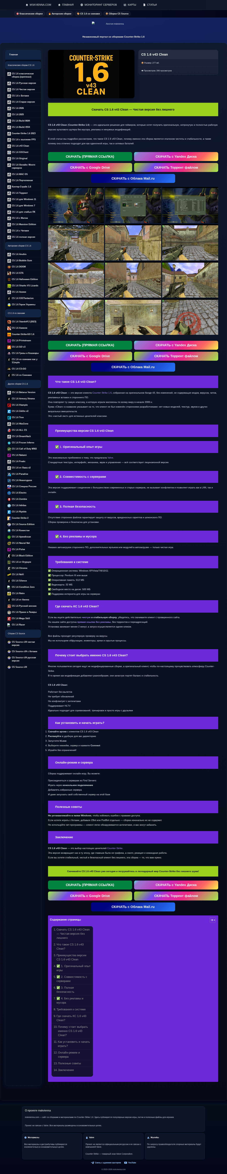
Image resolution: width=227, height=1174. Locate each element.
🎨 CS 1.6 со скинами (88, 13)
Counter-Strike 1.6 (102, 392)
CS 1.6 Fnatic (18, 461)
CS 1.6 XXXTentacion (23, 298)
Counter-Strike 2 (20, 518)
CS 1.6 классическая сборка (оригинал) (23, 75)
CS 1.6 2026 (18, 108)
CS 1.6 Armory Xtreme (23, 398)
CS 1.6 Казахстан (21, 530)
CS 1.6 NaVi (18, 574)
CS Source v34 (19, 667)
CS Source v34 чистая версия (23, 643)
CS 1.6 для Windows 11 (24, 199)
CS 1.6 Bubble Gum (22, 260)
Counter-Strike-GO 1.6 (23, 334)
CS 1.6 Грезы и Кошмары (25, 353)
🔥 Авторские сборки (59, 13)
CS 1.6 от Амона (20, 599)
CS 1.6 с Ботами (20, 95)
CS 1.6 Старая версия (23, 102)
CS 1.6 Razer (18, 624)
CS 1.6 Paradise (20, 474)
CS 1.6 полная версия (23, 237)
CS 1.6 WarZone (20, 423)
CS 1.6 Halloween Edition (25, 279)
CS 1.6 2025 (18, 114)
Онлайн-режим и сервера (69, 1054)
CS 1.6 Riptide (19, 511)
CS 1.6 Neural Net (21, 543)
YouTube (132, 1163)
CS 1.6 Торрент (20, 193)
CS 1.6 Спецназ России (24, 486)
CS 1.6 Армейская (21, 536)
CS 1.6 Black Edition (22, 555)
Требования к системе (71, 1009)
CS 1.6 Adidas (19, 505)
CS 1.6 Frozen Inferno (23, 442)
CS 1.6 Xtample (20, 405)
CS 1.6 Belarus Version (23, 392)
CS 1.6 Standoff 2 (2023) (24, 321)
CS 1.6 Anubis (19, 254)
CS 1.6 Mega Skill (21, 618)
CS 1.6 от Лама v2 (21, 467)
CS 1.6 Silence (19, 580)
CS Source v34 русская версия (24, 659)
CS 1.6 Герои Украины (23, 304)
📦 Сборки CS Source (117, 13)
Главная (13, 54)
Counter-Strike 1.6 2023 (24, 133)
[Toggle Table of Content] (211, 920)
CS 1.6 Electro (19, 492)
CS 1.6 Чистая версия (23, 89)
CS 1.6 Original (19, 158)
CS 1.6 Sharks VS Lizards (25, 285)
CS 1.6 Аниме (19, 292)
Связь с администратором (108, 1163)
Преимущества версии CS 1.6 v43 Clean (71, 957)
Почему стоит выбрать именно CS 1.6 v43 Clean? (73, 1031)
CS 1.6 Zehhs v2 (20, 411)
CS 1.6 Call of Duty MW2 (24, 448)
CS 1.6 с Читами (20, 230)
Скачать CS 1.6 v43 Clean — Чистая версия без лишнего (73, 933)
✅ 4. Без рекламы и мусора (70, 1000)
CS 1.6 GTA (17, 273)
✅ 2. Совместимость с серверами (72, 979)
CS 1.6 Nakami (19, 455)
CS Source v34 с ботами (24, 651)
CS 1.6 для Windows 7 (23, 205)
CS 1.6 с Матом (20, 218)
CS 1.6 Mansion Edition (24, 224)
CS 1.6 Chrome (19, 568)
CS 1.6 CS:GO (19, 368)
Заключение (66, 1070)
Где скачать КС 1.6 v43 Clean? (71, 1018)
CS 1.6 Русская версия (24, 83)
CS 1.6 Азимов (19, 328)
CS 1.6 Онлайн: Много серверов (23, 166)
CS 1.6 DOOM (19, 266)
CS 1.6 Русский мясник (24, 606)
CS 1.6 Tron (18, 417)
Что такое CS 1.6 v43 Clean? (70, 946)
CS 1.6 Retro (18, 593)
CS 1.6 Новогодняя (22, 480)
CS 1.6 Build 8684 (21, 121)
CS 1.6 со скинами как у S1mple (24, 361)
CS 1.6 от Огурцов (21, 562)
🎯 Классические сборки (29, 13)
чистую (86, 617)
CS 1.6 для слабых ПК (23, 212)
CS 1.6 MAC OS (20, 174)
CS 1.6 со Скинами (22, 375)
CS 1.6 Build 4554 (21, 127)
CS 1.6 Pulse (18, 549)
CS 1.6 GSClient (20, 152)
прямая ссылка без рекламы (94, 622)
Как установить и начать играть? (74, 1044)
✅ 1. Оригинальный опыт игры (74, 968)
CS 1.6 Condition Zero (23, 587)
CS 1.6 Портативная (22, 180)
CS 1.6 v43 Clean (20, 146)
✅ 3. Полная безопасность (65, 989)
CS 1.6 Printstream (21, 340)
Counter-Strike (114, 848)
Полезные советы (69, 1063)
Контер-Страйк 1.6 (21, 186)
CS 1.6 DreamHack (21, 436)
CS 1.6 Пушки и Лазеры (24, 612)
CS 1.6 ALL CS (19, 430)
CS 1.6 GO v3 (18, 347)
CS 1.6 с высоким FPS (24, 139)
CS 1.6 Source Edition (23, 524)
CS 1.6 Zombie (19, 499)
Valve (110, 457)
